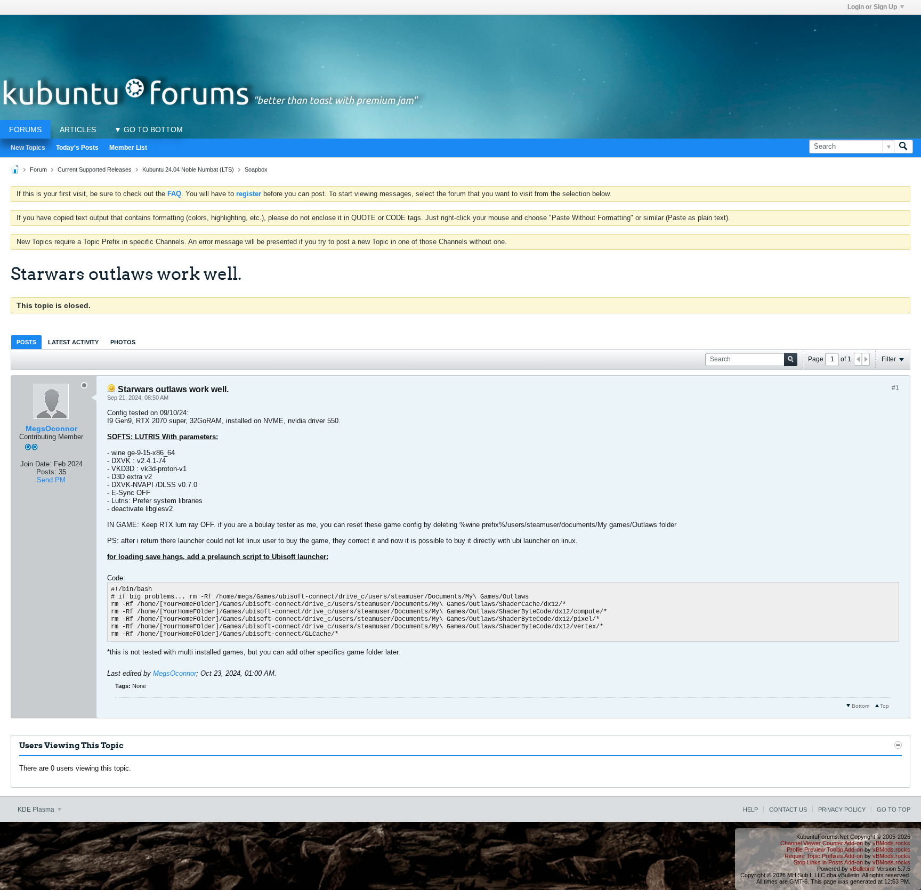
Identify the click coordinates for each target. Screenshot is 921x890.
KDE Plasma (37, 809)
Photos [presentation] (122, 342)
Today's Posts (77, 147)
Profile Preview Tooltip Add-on (825, 849)
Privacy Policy (842, 809)
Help (750, 809)
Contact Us (788, 809)
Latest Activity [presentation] (73, 342)
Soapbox (256, 169)
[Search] (903, 146)
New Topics (28, 147)
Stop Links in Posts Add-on (828, 862)
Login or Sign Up (872, 7)
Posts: (46, 472)
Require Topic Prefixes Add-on (824, 856)
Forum (38, 169)
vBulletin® (862, 868)
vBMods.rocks (891, 843)
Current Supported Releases (95, 169)
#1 (895, 388)
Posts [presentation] (26, 342)
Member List (128, 147)
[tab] (26, 342)
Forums (25, 129)
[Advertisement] (460, 39)
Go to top (893, 809)
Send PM (51, 480)
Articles (78, 129)
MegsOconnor (51, 428)
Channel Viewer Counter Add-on (821, 843)
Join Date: (36, 464)
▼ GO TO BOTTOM (148, 129)
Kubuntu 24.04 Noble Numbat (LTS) (188, 169)
